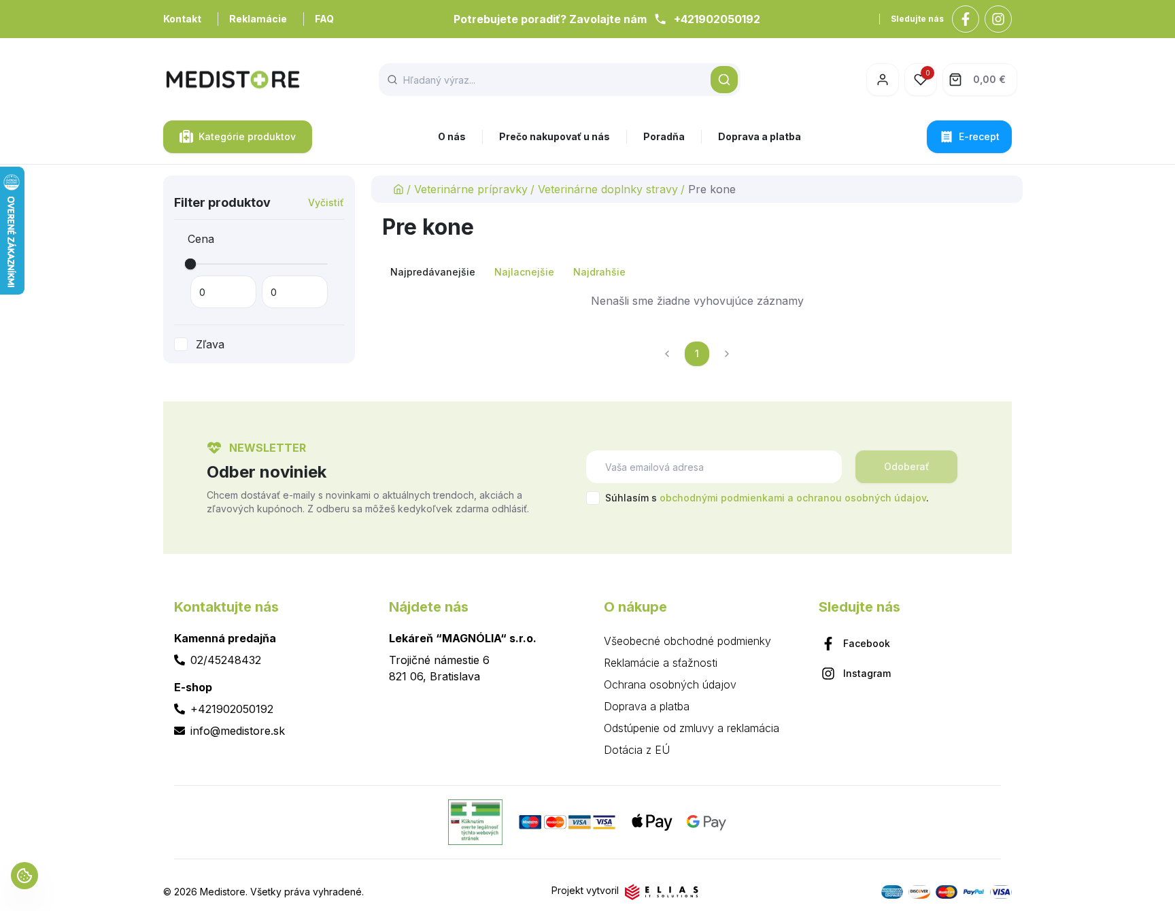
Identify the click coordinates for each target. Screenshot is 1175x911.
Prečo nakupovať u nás (554, 136)
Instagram (867, 673)
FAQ (324, 18)
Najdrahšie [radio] (599, 272)
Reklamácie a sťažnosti (660, 662)
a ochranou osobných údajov (856, 497)
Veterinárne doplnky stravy (608, 189)
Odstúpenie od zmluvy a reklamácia (691, 728)
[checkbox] (181, 344)
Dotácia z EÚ (637, 750)
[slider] (190, 264)
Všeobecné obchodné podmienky (687, 641)
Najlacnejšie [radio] (524, 272)
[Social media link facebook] (965, 19)
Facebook (866, 643)
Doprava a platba (759, 136)
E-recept (979, 136)
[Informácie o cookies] (24, 875)
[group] (697, 272)
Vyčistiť (326, 202)
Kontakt (182, 18)
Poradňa (664, 136)
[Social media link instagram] (998, 19)
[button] (724, 79)
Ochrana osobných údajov (670, 684)
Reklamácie (258, 18)
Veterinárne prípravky (471, 189)
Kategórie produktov (247, 136)
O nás (452, 136)
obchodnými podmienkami (722, 497)
